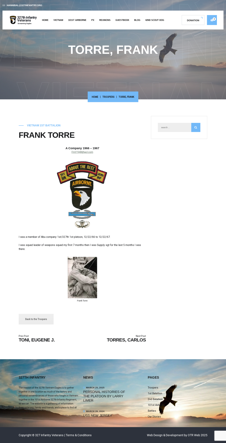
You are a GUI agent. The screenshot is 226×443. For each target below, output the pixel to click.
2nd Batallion (155, 399)
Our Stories (154, 416)
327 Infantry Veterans (49, 435)
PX (92, 20)
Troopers (108, 97)
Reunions (105, 20)
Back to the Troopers (36, 319)
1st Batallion (155, 393)
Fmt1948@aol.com (82, 152)
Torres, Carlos (126, 339)
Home (45, 20)
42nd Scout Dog (154, 20)
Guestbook (122, 20)
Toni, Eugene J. (37, 339)
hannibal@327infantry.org (24, 5)
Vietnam (58, 20)
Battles (152, 410)
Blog (137, 20)
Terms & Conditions (79, 435)
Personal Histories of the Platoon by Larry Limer (104, 396)
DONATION (193, 20)
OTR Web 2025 (197, 435)
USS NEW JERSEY (97, 415)
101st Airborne (77, 20)
